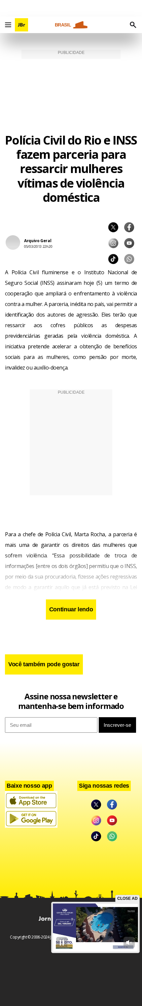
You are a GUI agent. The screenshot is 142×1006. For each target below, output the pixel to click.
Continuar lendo (71, 609)
